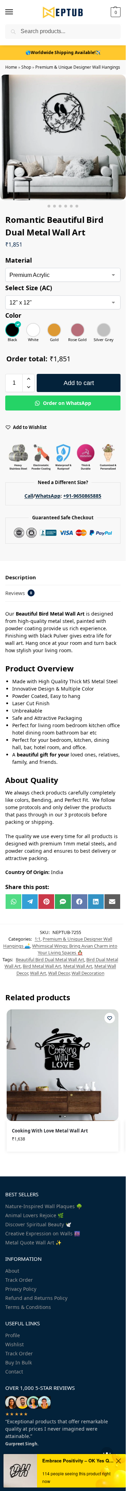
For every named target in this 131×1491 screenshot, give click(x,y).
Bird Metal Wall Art (42, 966)
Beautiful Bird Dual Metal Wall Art (50, 959)
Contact (14, 1371)
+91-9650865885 (82, 495)
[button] (115, 12)
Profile (12, 1335)
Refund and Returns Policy (36, 1298)
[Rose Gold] (77, 330)
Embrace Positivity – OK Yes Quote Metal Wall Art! (78, 1460)
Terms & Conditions (28, 1307)
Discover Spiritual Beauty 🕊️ (38, 1224)
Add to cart (79, 382)
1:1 (38, 939)
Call (28, 495)
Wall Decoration (88, 973)
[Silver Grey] (104, 330)
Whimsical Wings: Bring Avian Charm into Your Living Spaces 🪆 (74, 949)
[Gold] (54, 330)
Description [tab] (20, 577)
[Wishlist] (109, 1018)
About (12, 1270)
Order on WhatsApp (66, 403)
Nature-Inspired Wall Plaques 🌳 (43, 1206)
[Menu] (15, 12)
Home (11, 67)
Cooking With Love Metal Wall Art (50, 1131)
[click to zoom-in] (63, 137)
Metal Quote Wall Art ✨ (33, 1242)
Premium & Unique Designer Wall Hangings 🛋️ (80, 67)
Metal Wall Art (77, 966)
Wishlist (14, 1344)
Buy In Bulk (18, 1362)
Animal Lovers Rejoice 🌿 (34, 1215)
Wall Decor (59, 973)
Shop (26, 67)
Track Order (19, 1280)
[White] (33, 330)
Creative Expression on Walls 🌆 (42, 1233)
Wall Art (38, 973)
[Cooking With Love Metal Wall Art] (62, 1065)
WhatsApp (47, 495)
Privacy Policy (20, 1289)
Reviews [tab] (18, 592)
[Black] (12, 330)
